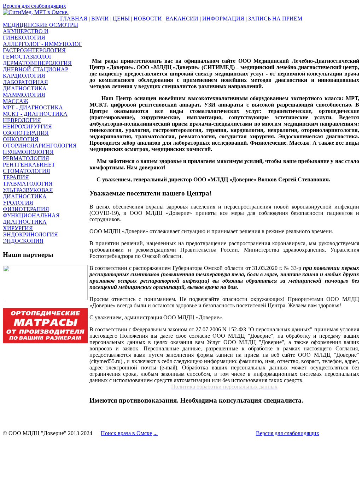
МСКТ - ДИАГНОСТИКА (35, 114)
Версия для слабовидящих (34, 6)
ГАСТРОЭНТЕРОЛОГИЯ (34, 50)
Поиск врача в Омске (126, 433)
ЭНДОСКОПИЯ (23, 241)
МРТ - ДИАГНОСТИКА (33, 107)
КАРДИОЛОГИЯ (24, 76)
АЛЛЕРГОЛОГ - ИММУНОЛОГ (42, 44)
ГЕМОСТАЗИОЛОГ (27, 57)
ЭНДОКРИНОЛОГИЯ (30, 234)
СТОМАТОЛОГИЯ (26, 171)
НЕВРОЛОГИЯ (22, 120)
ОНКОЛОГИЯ (21, 139)
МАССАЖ (15, 101)
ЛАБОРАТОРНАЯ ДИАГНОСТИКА (25, 85)
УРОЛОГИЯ (18, 203)
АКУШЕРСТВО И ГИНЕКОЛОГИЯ (25, 34)
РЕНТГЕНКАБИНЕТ (29, 165)
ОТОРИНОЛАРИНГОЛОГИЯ (40, 146)
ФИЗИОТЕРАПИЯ (26, 209)
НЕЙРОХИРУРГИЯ (27, 126)
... (155, 433)
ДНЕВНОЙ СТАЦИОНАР (35, 69)
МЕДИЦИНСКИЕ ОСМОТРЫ (40, 25)
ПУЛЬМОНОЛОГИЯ (28, 152)
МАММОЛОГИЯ (24, 95)
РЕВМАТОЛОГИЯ (26, 158)
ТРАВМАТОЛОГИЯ (28, 184)
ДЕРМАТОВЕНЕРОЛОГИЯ (37, 63)
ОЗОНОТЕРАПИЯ (26, 133)
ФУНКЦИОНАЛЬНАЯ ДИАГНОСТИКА (31, 218)
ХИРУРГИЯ (18, 228)
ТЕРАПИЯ (16, 177)
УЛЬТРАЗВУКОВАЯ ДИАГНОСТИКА (28, 193)
